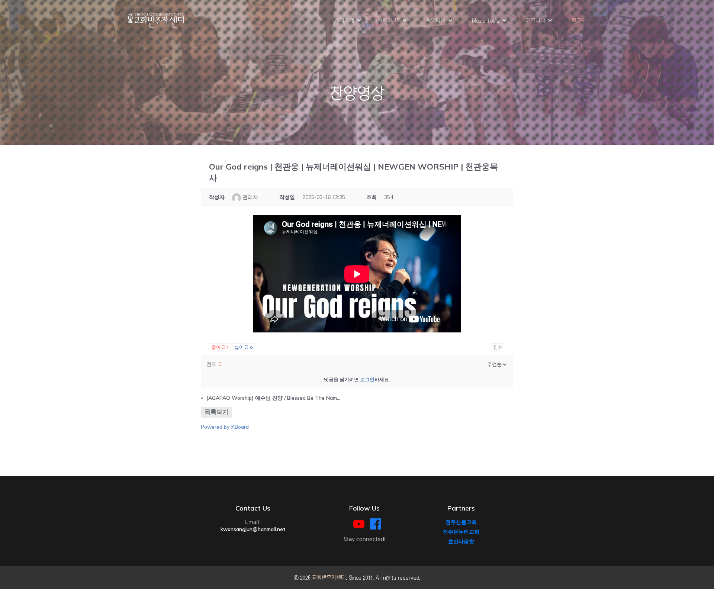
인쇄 (498, 347)
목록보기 (216, 411)
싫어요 (243, 347)
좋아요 (219, 347)
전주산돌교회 (461, 522)
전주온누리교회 (461, 531)
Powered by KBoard (225, 427)
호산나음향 (461, 541)
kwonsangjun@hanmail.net (253, 529)
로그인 (579, 20)
